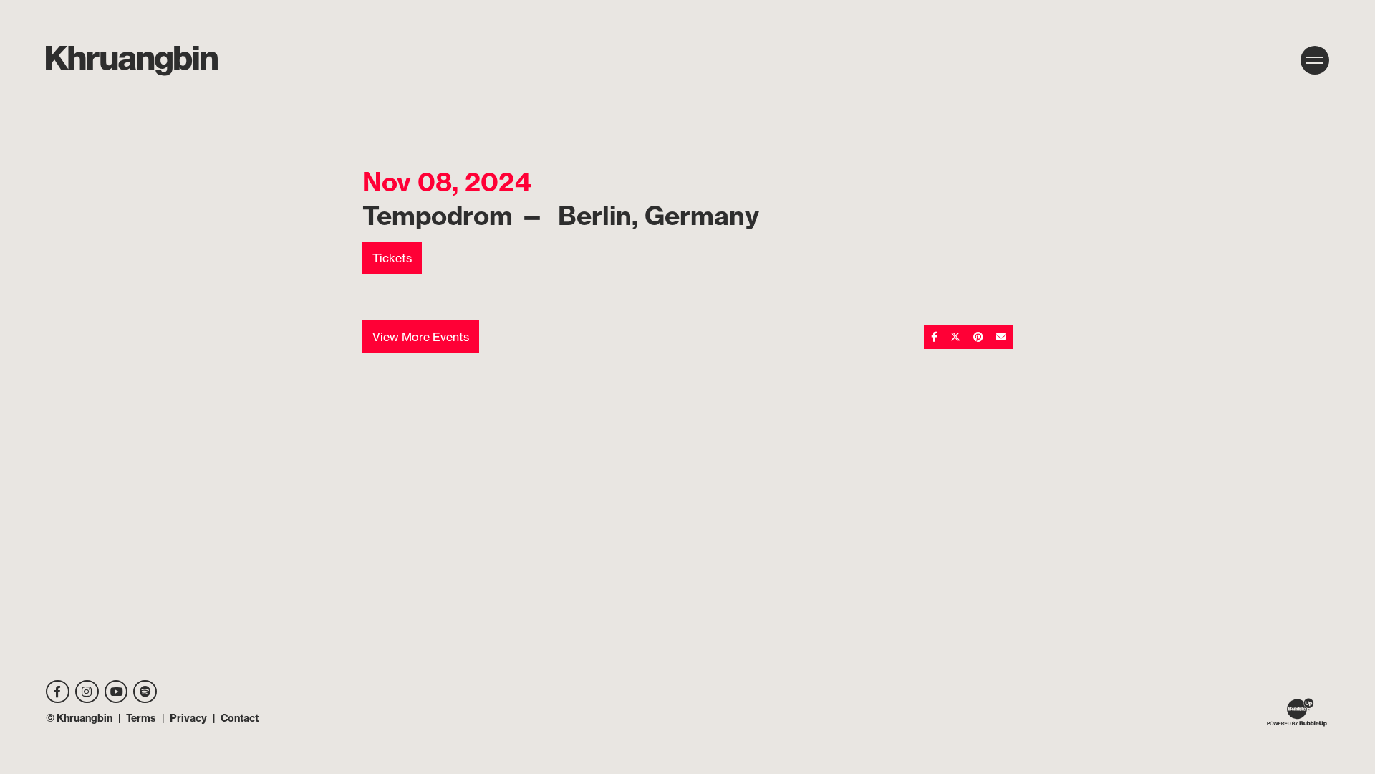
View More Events (420, 337)
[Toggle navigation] (1315, 60)
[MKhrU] (132, 61)
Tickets (392, 258)
